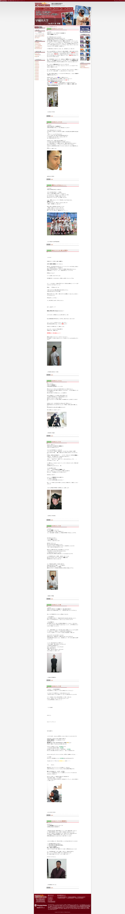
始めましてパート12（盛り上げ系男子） (60, 250)
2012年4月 (37, 76)
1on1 (80, 904)
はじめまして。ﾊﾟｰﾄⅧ (56, 604)
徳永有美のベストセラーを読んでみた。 (73, 904)
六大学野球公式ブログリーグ (39, 8)
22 (36, 36)
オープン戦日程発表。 (38, 45)
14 (35, 35)
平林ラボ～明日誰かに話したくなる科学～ (83, 908)
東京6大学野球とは (48, 8)
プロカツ (64, 905)
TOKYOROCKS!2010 (52, 901)
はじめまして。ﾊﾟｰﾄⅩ (56, 441)
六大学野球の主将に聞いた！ (57, 8)
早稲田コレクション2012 (53, 906)
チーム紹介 (50, 900)
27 (43, 36)
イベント (36, 53)
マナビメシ (77, 905)
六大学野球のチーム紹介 (64, 8)
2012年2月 (37, 79)
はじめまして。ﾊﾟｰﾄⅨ (56, 525)
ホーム (48, 26)
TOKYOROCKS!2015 (51, 904)
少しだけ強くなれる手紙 (73, 908)
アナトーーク (67, 905)
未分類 (52, 179)
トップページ (117, 0)
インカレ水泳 (57, 904)
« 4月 (36, 37)
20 (43, 35)
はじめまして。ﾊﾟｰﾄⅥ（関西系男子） (59, 821)
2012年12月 (37, 64)
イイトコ (51, 905)
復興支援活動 (37, 54)
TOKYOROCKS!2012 (84, 64)
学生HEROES (83, 904)
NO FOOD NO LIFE (38, 48)
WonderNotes (83, 66)
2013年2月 (37, 61)
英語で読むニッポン (67, 908)
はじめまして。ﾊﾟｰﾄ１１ (57, 380)
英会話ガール (50, 907)
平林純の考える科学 (73, 905)
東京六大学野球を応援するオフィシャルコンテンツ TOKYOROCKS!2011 (42, 4)
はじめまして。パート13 (57, 121)
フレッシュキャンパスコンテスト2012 (63, 906)
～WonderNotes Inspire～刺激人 (57, 905)
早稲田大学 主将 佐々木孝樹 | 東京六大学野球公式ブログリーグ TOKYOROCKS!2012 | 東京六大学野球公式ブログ (62, 17)
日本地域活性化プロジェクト (61, 907)
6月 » (38, 37)
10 (39, 34)
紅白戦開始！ (37, 42)
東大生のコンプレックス (77, 907)
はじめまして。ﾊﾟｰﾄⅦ (56, 686)
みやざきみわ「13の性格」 (63, 904)
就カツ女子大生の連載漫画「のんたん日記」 (56, 908)
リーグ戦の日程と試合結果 (70, 8)
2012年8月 (37, 70)
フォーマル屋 (50, 909)
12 (42, 34)
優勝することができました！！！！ (59, 185)
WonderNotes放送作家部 (80, 906)
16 (38, 35)
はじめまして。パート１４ (57, 28)
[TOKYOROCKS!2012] (40, 901)
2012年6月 (37, 73)
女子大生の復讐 (54, 907)
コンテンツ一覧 (122, 0)
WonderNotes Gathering (69, 907)
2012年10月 (37, 67)
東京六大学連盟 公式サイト (85, 67)
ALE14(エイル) (54, 909)
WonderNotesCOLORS (72, 906)
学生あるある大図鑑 (87, 906)
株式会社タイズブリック (41, 907)
